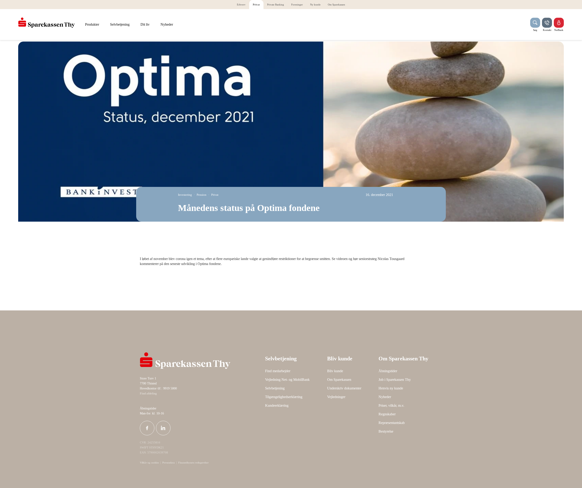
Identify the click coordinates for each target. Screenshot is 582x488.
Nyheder (385, 397)
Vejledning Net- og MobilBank (287, 379)
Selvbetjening (275, 388)
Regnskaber (387, 414)
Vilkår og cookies (149, 462)
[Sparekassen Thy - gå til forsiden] (46, 22)
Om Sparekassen (339, 379)
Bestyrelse (386, 431)
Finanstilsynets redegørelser (193, 462)
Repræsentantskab (392, 423)
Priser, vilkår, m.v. (391, 405)
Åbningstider (388, 371)
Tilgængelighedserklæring (283, 397)
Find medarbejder (277, 371)
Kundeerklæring (276, 405)
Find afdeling (148, 393)
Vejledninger (336, 397)
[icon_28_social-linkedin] (163, 428)
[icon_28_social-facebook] (147, 428)
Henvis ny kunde (391, 388)
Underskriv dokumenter (344, 388)
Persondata (168, 462)
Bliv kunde (335, 371)
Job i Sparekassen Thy (395, 379)
